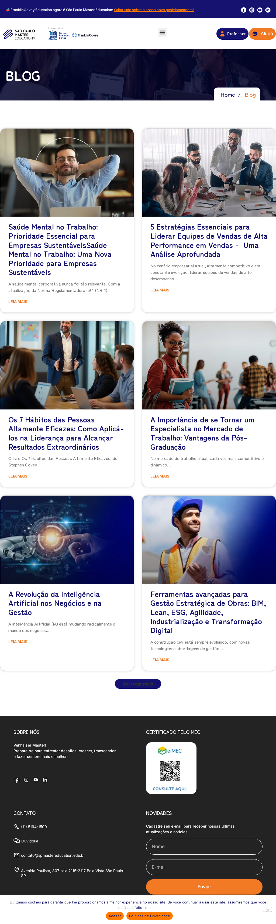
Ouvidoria (29, 841)
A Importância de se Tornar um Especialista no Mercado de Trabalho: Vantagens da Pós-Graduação (202, 433)
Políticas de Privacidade (149, 916)
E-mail (153, 857)
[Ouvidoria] (16, 841)
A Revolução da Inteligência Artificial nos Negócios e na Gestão (55, 602)
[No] (267, 909)
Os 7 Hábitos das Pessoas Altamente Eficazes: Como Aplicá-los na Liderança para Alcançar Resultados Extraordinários (66, 433)
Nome (152, 836)
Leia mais (17, 301)
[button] (162, 32)
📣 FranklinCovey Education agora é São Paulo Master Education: (99, 10)
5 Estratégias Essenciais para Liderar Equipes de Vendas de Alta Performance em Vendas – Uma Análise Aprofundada (209, 240)
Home (227, 94)
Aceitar (115, 916)
